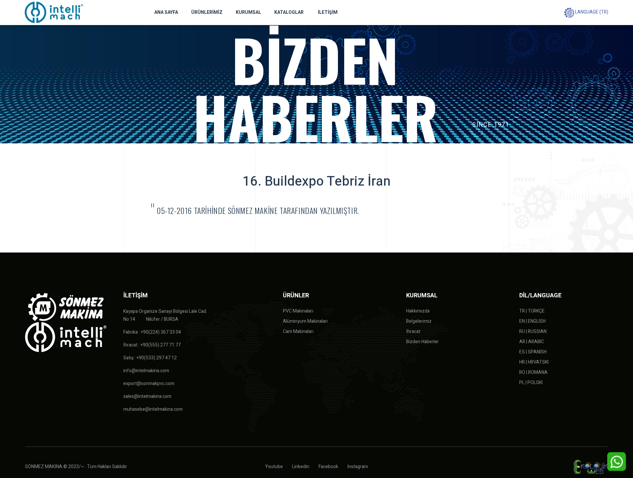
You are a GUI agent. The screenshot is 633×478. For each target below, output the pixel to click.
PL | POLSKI (531, 382)
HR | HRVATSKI (534, 362)
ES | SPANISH (533, 351)
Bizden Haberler (422, 341)
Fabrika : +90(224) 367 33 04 (152, 332)
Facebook (328, 466)
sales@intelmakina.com (147, 396)
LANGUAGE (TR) (591, 12)
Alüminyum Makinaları (305, 321)
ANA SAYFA (166, 12)
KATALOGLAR (289, 12)
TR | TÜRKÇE (532, 311)
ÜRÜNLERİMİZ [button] (207, 12)
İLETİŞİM (328, 12)
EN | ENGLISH (532, 321)
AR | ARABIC (531, 341)
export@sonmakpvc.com (148, 383)
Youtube (274, 466)
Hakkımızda (418, 311)
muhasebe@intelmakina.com (153, 409)
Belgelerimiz (419, 321)
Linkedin (300, 466)
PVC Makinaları (298, 311)
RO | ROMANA (533, 372)
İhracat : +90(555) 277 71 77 (152, 345)
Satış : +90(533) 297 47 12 (150, 357)
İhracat (413, 331)
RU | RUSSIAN (533, 331)
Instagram (357, 466)
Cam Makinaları (298, 331)
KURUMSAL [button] (248, 12)
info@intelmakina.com (146, 370)
